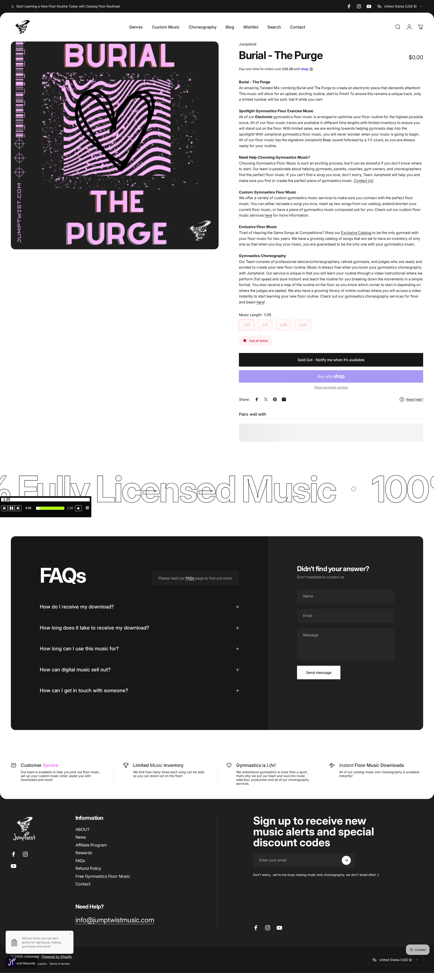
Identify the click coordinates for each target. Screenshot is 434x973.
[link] (114, 920)
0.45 (303, 325)
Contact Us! (363, 180)
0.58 (283, 325)
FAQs (190, 578)
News (80, 837)
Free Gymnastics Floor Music (102, 876)
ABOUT (82, 829)
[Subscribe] (346, 860)
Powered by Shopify (57, 956)
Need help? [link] (414, 399)
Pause (11, 508)
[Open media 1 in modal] (115, 145)
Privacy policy (38, 963)
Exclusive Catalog (356, 232)
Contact (82, 884)
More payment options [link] (331, 387)
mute (78, 508)
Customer (39, 765)
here (268, 215)
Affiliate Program (91, 845)
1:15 (265, 325)
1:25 (246, 325)
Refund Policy (88, 868)
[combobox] (400, 6)
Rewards (83, 852)
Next (18, 508)
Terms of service (60, 963)
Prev (4, 508)
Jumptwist (247, 44)
